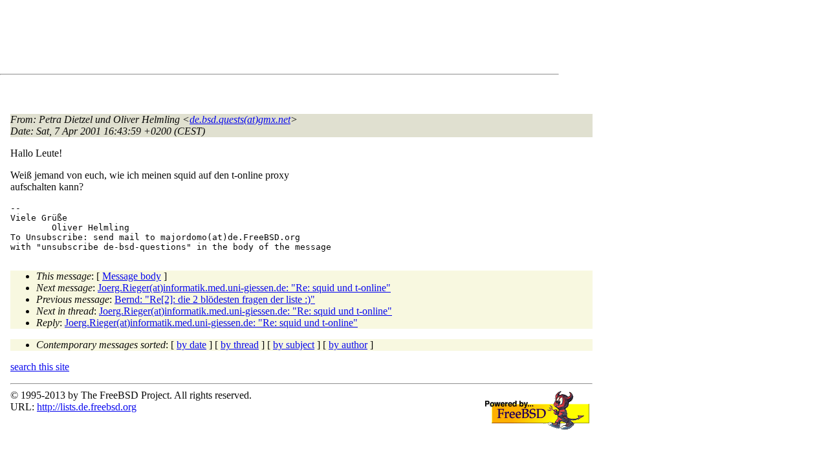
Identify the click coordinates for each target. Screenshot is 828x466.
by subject (293, 344)
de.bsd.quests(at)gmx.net (240, 119)
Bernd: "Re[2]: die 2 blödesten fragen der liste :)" (214, 299)
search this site (39, 366)
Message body (131, 276)
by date (191, 344)
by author (348, 344)
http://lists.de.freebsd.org (86, 406)
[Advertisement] (245, 39)
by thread (240, 344)
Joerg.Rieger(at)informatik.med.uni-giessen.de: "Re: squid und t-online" (244, 287)
